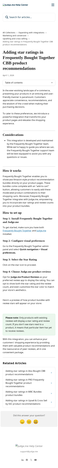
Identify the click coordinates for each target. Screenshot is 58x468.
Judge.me (41, 230)
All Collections (9, 32)
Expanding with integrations (31, 32)
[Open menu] (52, 4)
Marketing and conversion (14, 35)
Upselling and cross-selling (15, 38)
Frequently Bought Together (17, 230)
